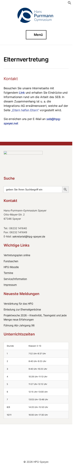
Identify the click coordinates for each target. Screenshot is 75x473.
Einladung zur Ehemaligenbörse (22, 309)
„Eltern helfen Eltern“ (25, 110)
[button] (69, 4)
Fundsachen (11, 261)
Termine (8, 272)
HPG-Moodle (11, 267)
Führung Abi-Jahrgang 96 (19, 325)
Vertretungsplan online (17, 255)
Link (22, 92)
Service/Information (15, 278)
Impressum (10, 284)
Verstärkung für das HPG (18, 303)
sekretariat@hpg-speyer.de (28, 236)
